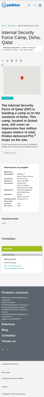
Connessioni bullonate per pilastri (13, 307)
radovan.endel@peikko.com (14, 268)
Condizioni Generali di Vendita (12, 378)
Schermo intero (7, 98)
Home (4, 25)
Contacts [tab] (7, 248)
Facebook (3, 61)
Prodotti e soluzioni (15, 292)
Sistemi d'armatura (8, 302)
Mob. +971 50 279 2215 (12, 266)
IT (35, 5)
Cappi (4, 223)
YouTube (3, 348)
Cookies (4, 387)
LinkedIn (7, 61)
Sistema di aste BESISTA (11, 319)
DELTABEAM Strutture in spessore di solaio (14, 310)
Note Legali (6, 372)
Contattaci (8, 335)
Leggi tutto (9, 153)
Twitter (12, 61)
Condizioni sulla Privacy (10, 364)
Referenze (12, 25)
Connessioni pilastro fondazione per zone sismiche (14, 315)
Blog (5, 329)
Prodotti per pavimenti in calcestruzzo (15, 305)
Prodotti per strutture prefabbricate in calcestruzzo (15, 299)
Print (16, 61)
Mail (21, 61)
